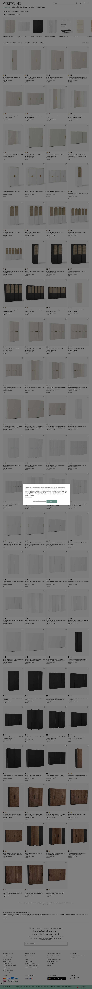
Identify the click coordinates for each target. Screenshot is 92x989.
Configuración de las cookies (39, 501)
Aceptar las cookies (51, 501)
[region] (46, 494)
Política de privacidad (29, 495)
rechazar (48, 493)
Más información (28, 497)
